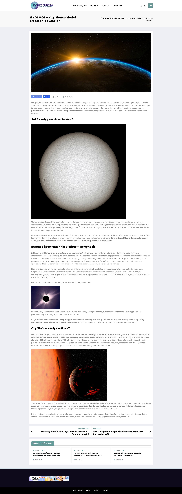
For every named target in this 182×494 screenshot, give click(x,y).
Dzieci (104, 5)
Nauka (93, 5)
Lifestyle (117, 5)
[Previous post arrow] (32, 431)
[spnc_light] (144, 5)
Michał (57, 97)
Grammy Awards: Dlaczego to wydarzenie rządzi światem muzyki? (65, 432)
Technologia (79, 5)
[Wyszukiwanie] (141, 5)
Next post (96, 428)
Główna (104, 18)
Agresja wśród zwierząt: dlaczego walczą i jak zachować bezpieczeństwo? (127, 454)
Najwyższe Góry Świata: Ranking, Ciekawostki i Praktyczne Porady (46, 454)
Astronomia (37, 97)
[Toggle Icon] (150, 5)
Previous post (83, 428)
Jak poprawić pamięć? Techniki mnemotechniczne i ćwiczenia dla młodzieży (87, 454)
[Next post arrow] (150, 431)
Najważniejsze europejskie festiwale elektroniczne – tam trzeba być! (118, 432)
